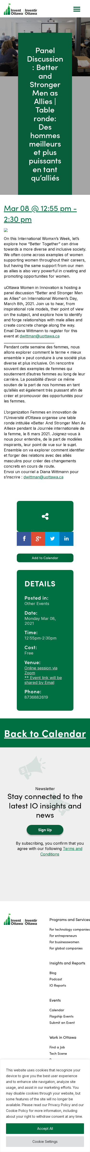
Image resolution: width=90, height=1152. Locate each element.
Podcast (55, 979)
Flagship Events (61, 1016)
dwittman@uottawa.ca (40, 336)
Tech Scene (58, 1053)
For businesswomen (64, 942)
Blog (52, 972)
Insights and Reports (67, 962)
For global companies (66, 948)
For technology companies (69, 929)
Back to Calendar (45, 732)
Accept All (45, 1128)
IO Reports (57, 985)
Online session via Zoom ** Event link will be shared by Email (43, 675)
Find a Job (57, 1047)
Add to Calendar (45, 557)
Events (55, 1000)
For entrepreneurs (63, 935)
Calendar (56, 1010)
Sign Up (45, 829)
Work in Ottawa (62, 1037)
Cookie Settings (45, 1141)
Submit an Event (62, 1022)
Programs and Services (69, 919)
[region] (45, 1105)
